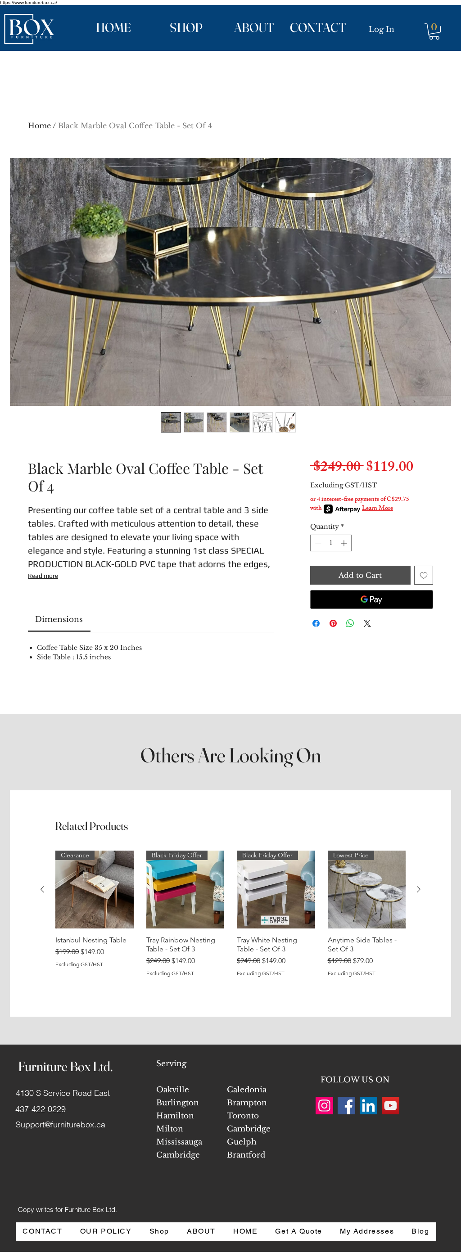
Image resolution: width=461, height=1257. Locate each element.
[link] (59, 619)
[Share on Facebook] (316, 623)
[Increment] (344, 543)
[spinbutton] (331, 543)
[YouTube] (390, 1105)
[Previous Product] (42, 889)
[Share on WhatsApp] (350, 623)
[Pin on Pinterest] (333, 623)
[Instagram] (324, 1105)
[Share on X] (367, 623)
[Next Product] (418, 889)
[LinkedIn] (368, 1105)
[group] (230, 918)
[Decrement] (317, 543)
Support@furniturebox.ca (60, 1124)
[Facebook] (346, 1105)
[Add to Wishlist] (423, 575)
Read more (43, 575)
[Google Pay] (371, 599)
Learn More (377, 509)
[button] (173, 27)
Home (39, 125)
